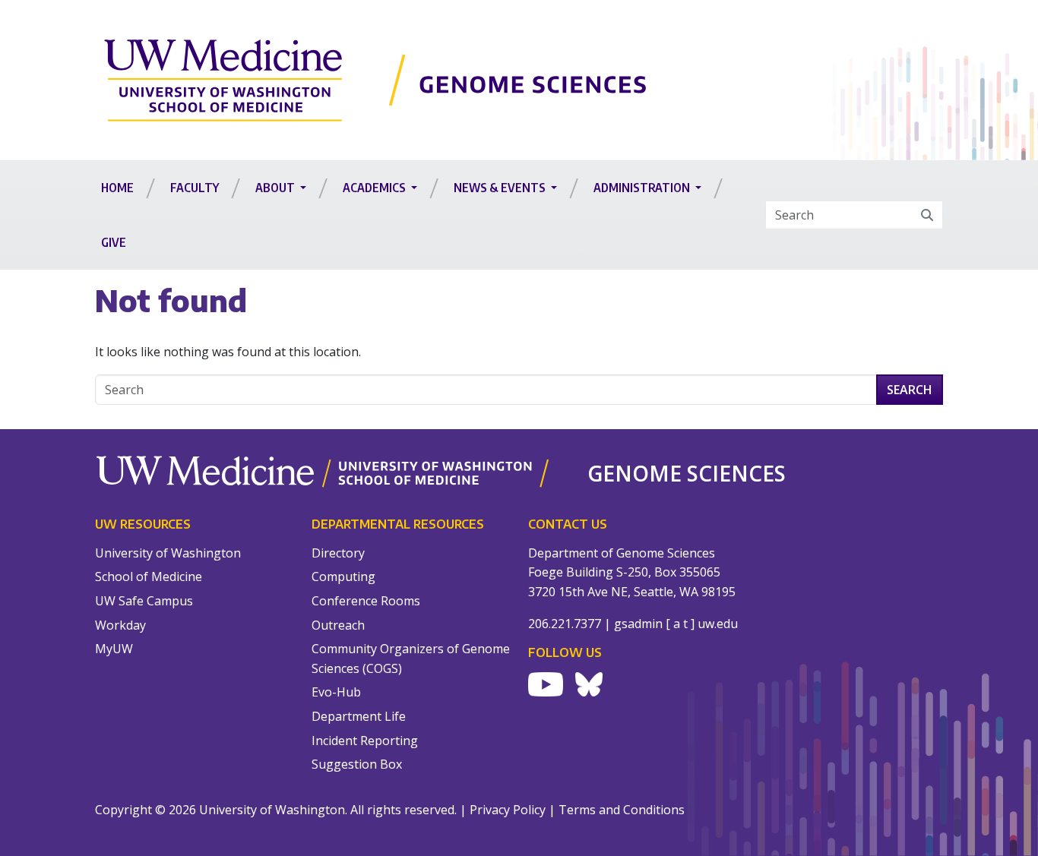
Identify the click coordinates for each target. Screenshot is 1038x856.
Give (113, 242)
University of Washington (168, 553)
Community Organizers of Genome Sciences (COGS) (411, 658)
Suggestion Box (357, 764)
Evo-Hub (336, 692)
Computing (343, 576)
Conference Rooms (366, 600)
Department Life (359, 716)
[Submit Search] (927, 215)
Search (909, 389)
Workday (120, 625)
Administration (642, 187)
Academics (375, 187)
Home (117, 187)
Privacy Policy (508, 809)
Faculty (194, 187)
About (276, 187)
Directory (338, 553)
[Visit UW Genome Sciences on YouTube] (545, 684)
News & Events (501, 187)
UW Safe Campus (144, 600)
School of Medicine (148, 576)
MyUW (114, 648)
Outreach (338, 625)
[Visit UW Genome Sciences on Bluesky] (589, 684)
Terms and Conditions (622, 809)
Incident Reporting (365, 740)
